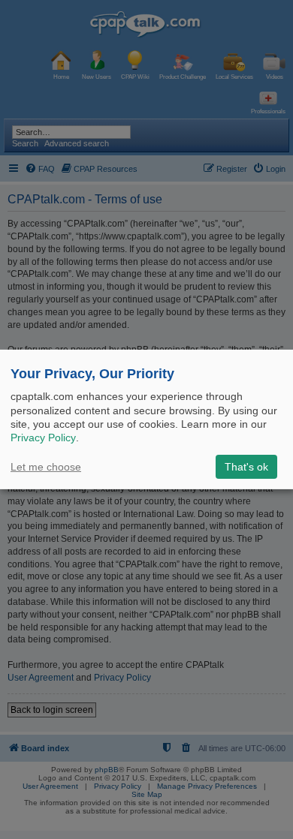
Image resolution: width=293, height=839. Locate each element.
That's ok (246, 467)
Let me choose (46, 467)
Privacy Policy (43, 438)
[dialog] (146, 419)
